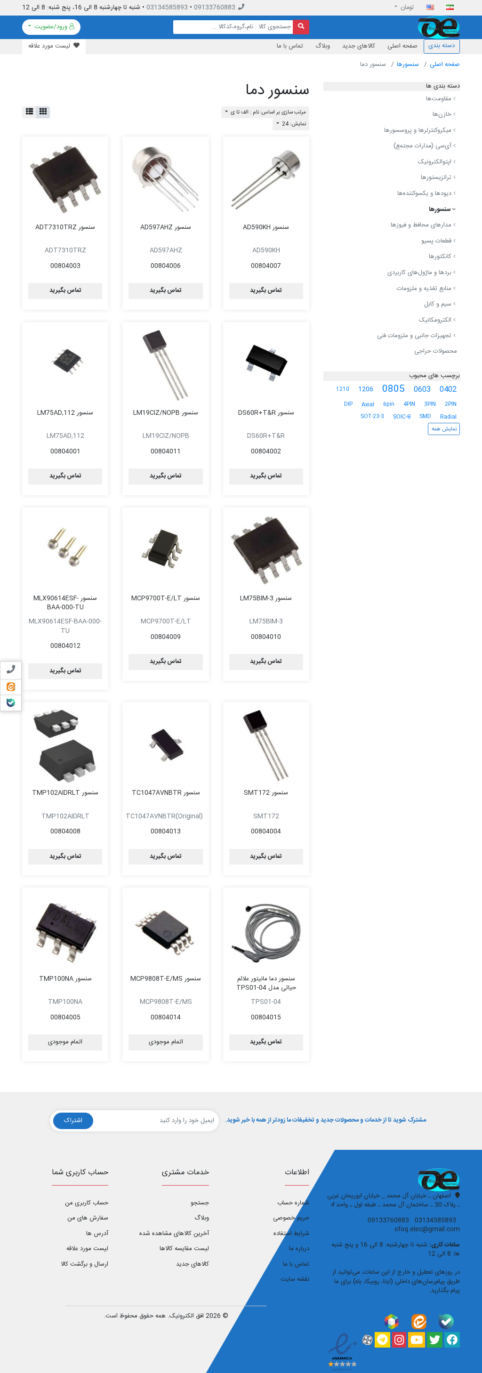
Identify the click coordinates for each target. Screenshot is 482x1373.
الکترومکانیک (436, 320)
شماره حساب (293, 1203)
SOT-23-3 (372, 416)
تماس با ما (290, 46)
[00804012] (65, 551)
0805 (393, 389)
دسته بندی (441, 45)
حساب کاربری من (86, 1203)
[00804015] (266, 931)
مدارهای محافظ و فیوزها (422, 225)
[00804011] (165, 365)
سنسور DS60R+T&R (266, 413)
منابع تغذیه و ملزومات (425, 288)
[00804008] (65, 745)
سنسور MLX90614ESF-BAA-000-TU (65, 603)
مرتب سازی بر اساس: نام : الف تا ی (267, 112)
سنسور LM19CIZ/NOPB (165, 413)
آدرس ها (97, 1233)
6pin (388, 404)
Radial (448, 416)
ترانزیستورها (437, 178)
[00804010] (266, 551)
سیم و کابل (438, 304)
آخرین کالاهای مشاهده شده (174, 1233)
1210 (342, 389)
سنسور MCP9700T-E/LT (165, 598)
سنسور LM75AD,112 (65, 413)
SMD (425, 416)
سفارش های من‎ (87, 1218)
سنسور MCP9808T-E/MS (165, 979)
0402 (448, 390)
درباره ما (299, 1249)
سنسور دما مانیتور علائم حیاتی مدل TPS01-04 (266, 983)
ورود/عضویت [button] (50, 27)
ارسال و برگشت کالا (84, 1264)
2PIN (451, 404)
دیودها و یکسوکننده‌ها (425, 193)
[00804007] (266, 180)
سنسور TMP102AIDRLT (65, 793)
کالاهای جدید (358, 46)
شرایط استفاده (291, 1233)
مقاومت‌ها (439, 99)
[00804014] (165, 931)
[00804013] (165, 745)
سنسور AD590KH (266, 227)
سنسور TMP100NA (65, 979)
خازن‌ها (443, 114)
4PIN (409, 404)
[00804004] (266, 745)
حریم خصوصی (291, 1218)
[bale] (446, 1321)
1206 (365, 389)
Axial (368, 404)
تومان (406, 7)
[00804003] (65, 180)
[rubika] (391, 1321)
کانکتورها (441, 257)
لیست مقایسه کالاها (184, 1249)
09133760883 (214, 7)
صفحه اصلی (402, 46)
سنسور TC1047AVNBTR (166, 793)
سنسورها (408, 64)
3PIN (430, 404)
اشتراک (73, 1120)
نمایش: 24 (293, 124)
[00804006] (165, 180)
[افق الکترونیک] (439, 27)
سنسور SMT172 (266, 793)
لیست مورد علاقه (87, 1249)
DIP (348, 404)
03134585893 (167, 7)
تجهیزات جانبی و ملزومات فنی (415, 336)
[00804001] (65, 365)
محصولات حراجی (435, 351)
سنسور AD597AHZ (165, 227)
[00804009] (165, 551)
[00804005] (65, 931)
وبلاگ (322, 46)
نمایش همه (444, 429)
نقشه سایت (295, 1279)
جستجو (200, 1203)
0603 (422, 390)
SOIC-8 (401, 416)
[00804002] (266, 365)
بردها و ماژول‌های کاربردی (420, 272)
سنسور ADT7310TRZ (65, 227)
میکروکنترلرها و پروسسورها (418, 130)
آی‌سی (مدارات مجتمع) (423, 146)
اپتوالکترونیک (435, 162)
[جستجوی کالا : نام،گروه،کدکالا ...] (301, 27)
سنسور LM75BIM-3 (266, 598)
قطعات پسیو (437, 241)
